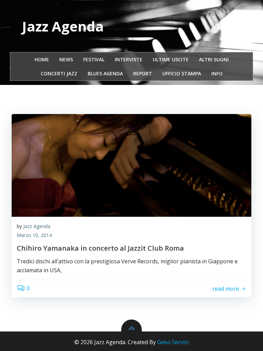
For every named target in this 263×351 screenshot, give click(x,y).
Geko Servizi (173, 342)
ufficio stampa (181, 73)
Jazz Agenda (36, 226)
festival (93, 59)
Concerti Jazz (59, 73)
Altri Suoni (214, 59)
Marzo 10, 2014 (34, 235)
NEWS (66, 59)
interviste (128, 59)
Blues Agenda (105, 73)
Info (217, 73)
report (142, 73)
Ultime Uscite (171, 59)
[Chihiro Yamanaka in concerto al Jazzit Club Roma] (131, 165)
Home (42, 59)
